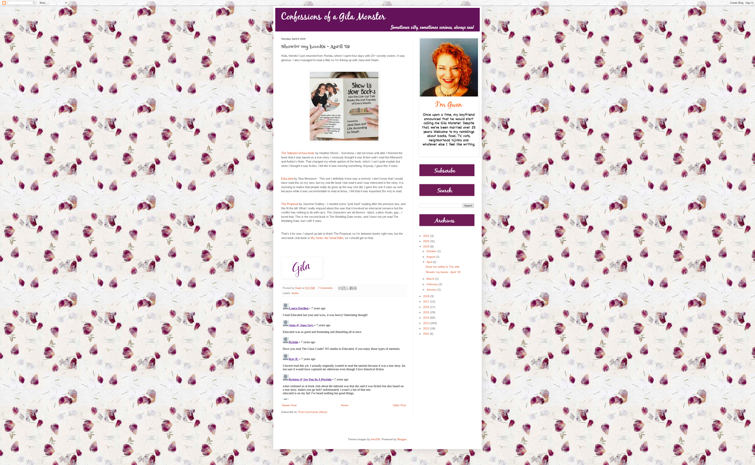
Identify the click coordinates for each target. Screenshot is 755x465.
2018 (426, 296)
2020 (426, 241)
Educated (287, 178)
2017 (426, 301)
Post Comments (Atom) (312, 412)
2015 (426, 312)
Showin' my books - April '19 (443, 272)
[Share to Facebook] (351, 288)
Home (344, 405)
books (295, 293)
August (431, 256)
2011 (426, 333)
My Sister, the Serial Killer (327, 238)
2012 (426, 328)
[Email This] (340, 288)
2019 (426, 246)
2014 (426, 317)
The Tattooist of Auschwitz (298, 153)
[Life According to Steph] (344, 140)
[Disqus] (344, 350)
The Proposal (289, 204)
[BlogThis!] (344, 288)
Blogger (402, 439)
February (432, 284)
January (431, 289)
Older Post (399, 405)
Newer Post (289, 405)
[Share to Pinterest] (355, 288)
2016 (426, 307)
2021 (426, 235)
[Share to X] (348, 288)
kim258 (375, 439)
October (431, 251)
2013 (426, 323)
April (429, 262)
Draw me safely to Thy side (442, 266)
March (430, 278)
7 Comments (325, 288)
